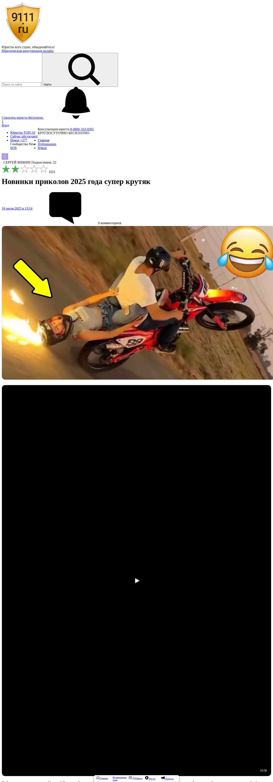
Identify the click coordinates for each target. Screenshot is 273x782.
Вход (5, 125)
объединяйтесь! (43, 47)
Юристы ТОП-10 (22, 132)
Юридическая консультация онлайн (28, 51)
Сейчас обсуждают (24, 136)
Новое (18, 140)
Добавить (137, 778)
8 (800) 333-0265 (82, 129)
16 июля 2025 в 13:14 (17, 208)
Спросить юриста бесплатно (23, 117)
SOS (13, 148)
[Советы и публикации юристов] (23, 43)
